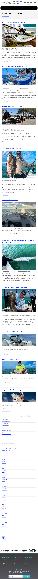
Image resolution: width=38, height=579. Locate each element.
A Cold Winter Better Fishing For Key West (14, 287)
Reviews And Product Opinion (24, 349)
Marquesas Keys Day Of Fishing (11, 359)
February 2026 (4, 463)
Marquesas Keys (22, 9)
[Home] (2, 16)
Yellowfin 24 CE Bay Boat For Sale (7, 448)
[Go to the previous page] (19, 416)
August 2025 (3, 470)
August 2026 (3, 455)
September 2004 (4, 529)
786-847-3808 (19, 3)
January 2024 (4, 486)
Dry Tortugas (15, 9)
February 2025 (4, 477)
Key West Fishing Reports (20, 49)
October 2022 (4, 493)
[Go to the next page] (35, 416)
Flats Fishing (4, 7)
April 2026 (3, 459)
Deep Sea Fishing (4, 423)
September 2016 (4, 520)
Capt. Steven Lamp (6, 48)
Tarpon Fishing (27, 7)
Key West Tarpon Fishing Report (6, 446)
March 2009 (3, 528)
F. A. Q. (31, 2)
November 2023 (4, 490)
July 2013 (3, 524)
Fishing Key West (26, 572)
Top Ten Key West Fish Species (6, 443)
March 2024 (3, 484)
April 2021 (3, 506)
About (25, 2)
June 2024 (3, 481)
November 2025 (4, 466)
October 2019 (4, 517)
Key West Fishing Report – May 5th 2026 (8, 445)
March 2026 (3, 461)
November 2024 (4, 479)
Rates (35, 2)
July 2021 (3, 504)
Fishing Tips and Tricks (7, 181)
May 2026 (3, 457)
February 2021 (4, 508)
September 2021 (4, 502)
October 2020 (4, 511)
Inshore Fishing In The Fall (10, 200)
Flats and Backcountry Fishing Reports (9, 49)
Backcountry (14, 7)
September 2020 (4, 513)
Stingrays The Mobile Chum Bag (11, 390)
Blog (28, 2)
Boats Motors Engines (6, 130)
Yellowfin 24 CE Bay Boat (5, 450)
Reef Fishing (20, 7)
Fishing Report (30, 4)
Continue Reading (6, 61)
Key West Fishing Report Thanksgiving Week (15, 66)
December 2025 (4, 464)
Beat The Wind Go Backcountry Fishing (13, 22)
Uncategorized (21, 130)
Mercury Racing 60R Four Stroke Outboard (14, 332)
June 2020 (3, 515)
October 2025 (4, 468)
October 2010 (4, 526)
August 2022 (3, 495)
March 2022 (3, 497)
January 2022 (4, 499)
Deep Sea (9, 7)
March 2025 (3, 475)
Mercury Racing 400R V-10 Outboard (12, 106)
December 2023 (4, 488)
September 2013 (4, 522)
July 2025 (3, 472)
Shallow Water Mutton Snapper (11, 148)
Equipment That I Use (14, 130)
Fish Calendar (33, 7)
